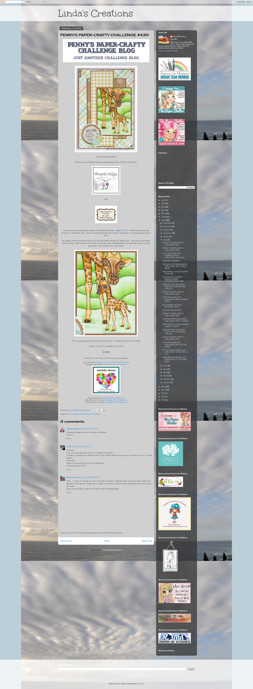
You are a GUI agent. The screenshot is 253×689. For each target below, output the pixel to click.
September (167, 233)
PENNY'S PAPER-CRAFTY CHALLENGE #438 (173, 315)
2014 (163, 400)
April (165, 372)
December (167, 223)
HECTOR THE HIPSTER (172, 310)
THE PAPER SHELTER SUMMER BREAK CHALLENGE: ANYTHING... (174, 256)
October (166, 230)
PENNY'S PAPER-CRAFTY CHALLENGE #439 (173, 293)
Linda (69, 446)
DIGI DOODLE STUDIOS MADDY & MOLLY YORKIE (176, 325)
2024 (163, 203)
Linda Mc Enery (179, 37)
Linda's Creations (95, 13)
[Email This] (96, 410)
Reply (69, 438)
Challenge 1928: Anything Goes (115, 365)
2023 (163, 207)
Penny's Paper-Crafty (75, 414)
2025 (163, 200)
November (167, 227)
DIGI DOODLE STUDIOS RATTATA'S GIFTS (172, 306)
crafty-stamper (73, 429)
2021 (163, 213)
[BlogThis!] (99, 410)
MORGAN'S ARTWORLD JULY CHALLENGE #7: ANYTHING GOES (175, 359)
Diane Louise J (73, 477)
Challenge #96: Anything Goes (116, 400)
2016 (163, 393)
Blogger (141, 684)
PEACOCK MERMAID (171, 261)
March (166, 376)
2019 (163, 220)
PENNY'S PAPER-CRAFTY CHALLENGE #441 (173, 244)
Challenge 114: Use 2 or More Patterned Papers (112, 362)
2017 (163, 390)
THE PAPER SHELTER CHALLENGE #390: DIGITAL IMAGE (175, 345)
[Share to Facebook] (104, 410)
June (165, 366)
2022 (163, 210)
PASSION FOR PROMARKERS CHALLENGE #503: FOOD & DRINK (175, 266)
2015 (163, 397)
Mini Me (124, 230)
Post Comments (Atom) (112, 550)
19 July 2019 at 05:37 (89, 429)
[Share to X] (101, 410)
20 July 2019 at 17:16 (81, 446)
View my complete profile (168, 51)
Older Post (146, 541)
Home (107, 541)
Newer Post (66, 541)
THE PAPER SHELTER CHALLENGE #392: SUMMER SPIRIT (175, 299)
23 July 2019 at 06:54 (90, 477)
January (166, 382)
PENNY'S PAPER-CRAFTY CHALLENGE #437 (173, 338)
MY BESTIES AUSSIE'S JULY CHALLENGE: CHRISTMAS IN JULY (175, 352)
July (165, 240)
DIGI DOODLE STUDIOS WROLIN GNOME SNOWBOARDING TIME (173, 279)
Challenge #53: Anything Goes (116, 402)
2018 (163, 387)
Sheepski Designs (93, 414)
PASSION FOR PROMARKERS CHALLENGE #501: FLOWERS (176, 320)
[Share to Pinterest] (106, 410)
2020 (163, 217)
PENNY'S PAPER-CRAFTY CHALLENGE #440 (173, 249)
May (165, 369)
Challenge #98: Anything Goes (113, 398)
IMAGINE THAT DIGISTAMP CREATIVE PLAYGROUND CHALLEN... (174, 287)
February (167, 379)
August (166, 237)
